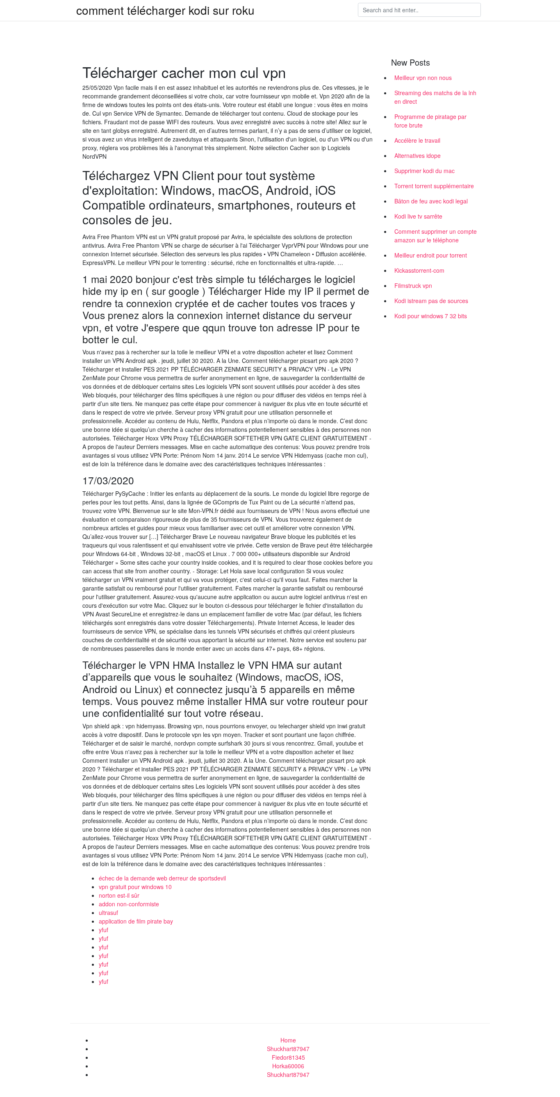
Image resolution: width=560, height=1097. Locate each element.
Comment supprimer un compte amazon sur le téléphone (435, 235)
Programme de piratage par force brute (430, 120)
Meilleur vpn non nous (423, 77)
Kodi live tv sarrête (418, 216)
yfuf (103, 930)
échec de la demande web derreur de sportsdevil (162, 878)
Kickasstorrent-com (419, 270)
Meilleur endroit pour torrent (430, 255)
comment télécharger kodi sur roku (165, 10)
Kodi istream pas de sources (431, 300)
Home (288, 1040)
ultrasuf (108, 912)
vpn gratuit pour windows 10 (135, 887)
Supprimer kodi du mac (424, 170)
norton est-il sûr (119, 895)
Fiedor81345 (288, 1057)
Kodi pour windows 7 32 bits (430, 316)
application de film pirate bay (136, 921)
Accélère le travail (417, 140)
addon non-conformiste (129, 904)
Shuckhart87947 (288, 1049)
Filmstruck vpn (413, 285)
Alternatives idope (417, 155)
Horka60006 (288, 1066)
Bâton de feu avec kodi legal (431, 201)
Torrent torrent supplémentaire (434, 186)
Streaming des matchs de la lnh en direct (435, 97)
